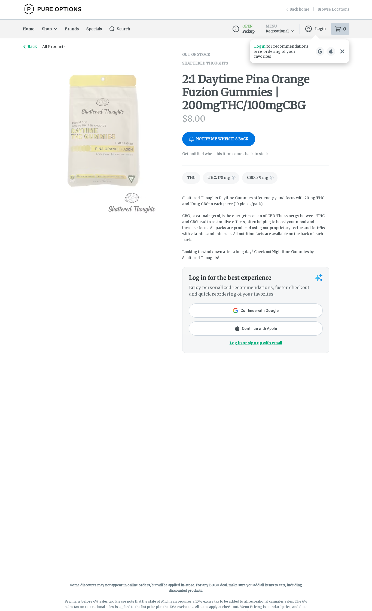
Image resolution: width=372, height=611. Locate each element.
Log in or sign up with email (256, 342)
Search (123, 28)
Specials (94, 28)
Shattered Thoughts (205, 63)
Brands (72, 28)
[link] (191, 178)
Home (28, 28)
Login (320, 28)
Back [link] (32, 46)
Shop (47, 28)
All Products (53, 46)
